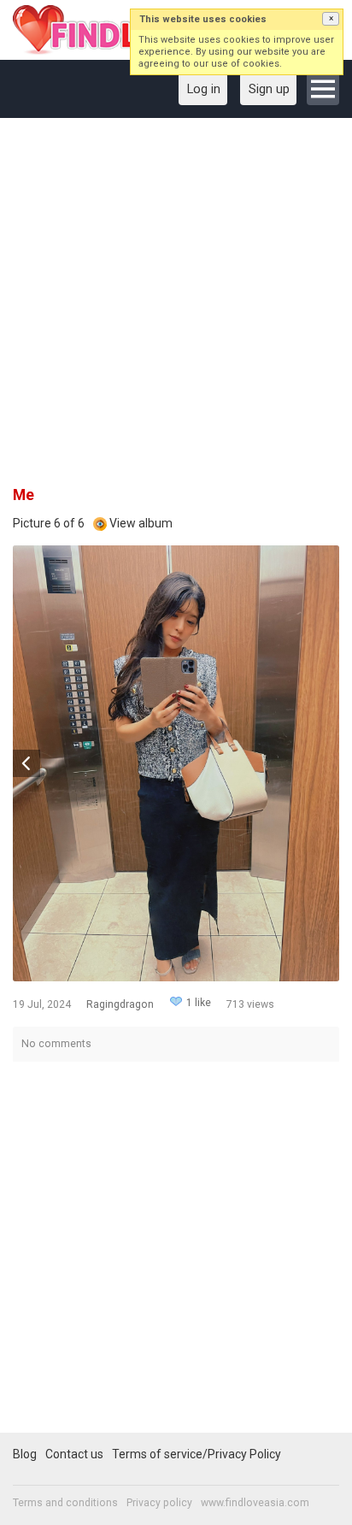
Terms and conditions (65, 1503)
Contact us (74, 1454)
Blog (25, 1454)
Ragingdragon (120, 1004)
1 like (198, 1003)
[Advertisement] (176, 308)
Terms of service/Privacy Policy (196, 1454)
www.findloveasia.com (255, 1503)
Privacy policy (159, 1503)
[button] (330, 19)
